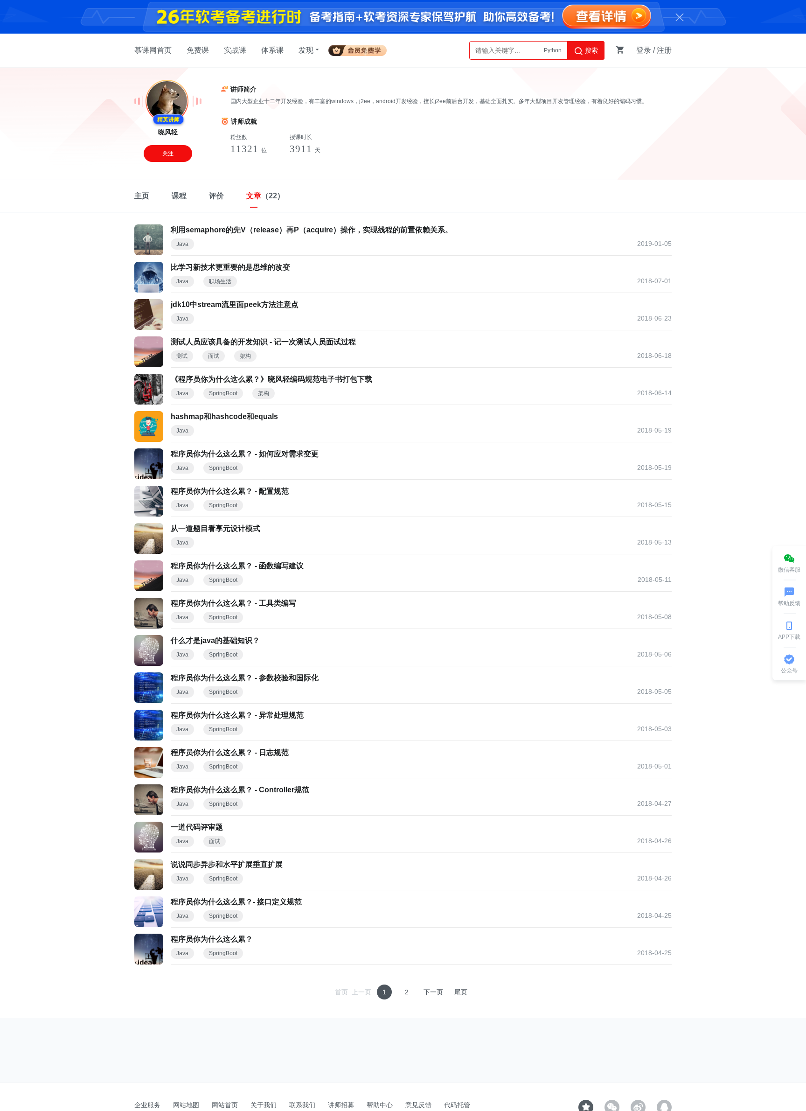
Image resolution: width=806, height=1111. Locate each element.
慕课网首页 (153, 50)
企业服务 (147, 1105)
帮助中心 (380, 1105)
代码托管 (457, 1105)
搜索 (590, 50)
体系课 (272, 50)
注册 (664, 50)
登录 (643, 50)
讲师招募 (341, 1105)
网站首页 (225, 1105)
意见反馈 (418, 1105)
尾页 (460, 992)
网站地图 (186, 1105)
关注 (168, 153)
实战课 (235, 50)
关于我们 (263, 1105)
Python (553, 50)
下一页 (433, 992)
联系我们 (302, 1105)
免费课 (198, 50)
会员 (361, 49)
